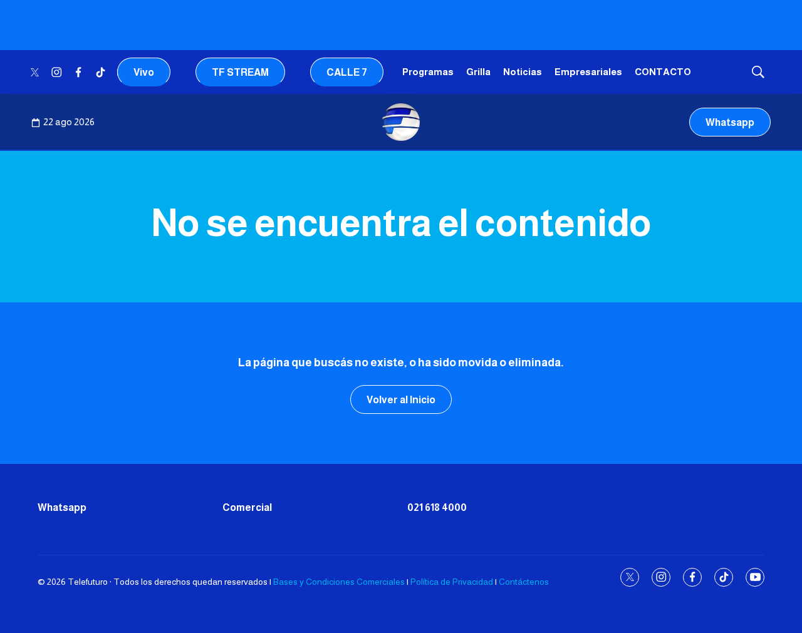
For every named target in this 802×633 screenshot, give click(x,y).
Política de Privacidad (451, 582)
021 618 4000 (437, 507)
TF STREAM (240, 72)
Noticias (522, 71)
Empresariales (588, 71)
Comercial (247, 507)
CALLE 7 (346, 72)
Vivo (143, 72)
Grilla (478, 71)
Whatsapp (730, 122)
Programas (428, 71)
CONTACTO (663, 71)
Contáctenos (524, 582)
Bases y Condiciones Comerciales (339, 582)
